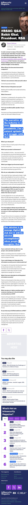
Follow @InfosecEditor (19, 46)
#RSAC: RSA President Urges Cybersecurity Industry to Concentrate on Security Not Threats (13, 401)
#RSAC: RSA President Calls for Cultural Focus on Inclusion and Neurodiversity (13, 391)
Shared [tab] (11, 418)
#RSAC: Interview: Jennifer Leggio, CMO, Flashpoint (13, 383)
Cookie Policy (4, 503)
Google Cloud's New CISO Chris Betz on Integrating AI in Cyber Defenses (18, 465)
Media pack (3, 483)
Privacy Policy (14, 500)
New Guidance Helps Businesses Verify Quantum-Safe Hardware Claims (17, 425)
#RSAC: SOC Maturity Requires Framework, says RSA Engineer (10, 374)
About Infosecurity (5, 474)
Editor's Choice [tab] (22, 418)
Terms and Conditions (5, 500)
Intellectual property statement (7, 501)
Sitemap (9, 503)
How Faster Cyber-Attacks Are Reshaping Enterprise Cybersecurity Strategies (18, 457)
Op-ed (15, 476)
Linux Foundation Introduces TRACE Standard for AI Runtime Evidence (18, 441)
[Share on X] (9, 330)
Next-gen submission (18, 478)
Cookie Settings (18, 501)
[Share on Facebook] (3, 330)
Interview (4, 27)
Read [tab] (5, 418)
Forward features (17, 474)
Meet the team (4, 476)
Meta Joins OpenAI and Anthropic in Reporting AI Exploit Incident (16, 433)
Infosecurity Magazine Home (7, 8)
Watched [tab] (17, 418)
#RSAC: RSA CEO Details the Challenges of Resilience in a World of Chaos (13, 365)
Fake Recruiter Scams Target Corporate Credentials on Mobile (18, 449)
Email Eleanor (10, 46)
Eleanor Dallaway (11, 43)
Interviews (16, 8)
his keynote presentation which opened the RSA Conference (13, 59)
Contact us (3, 478)
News (4, 363)
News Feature (13, 453)
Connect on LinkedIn (11, 49)
